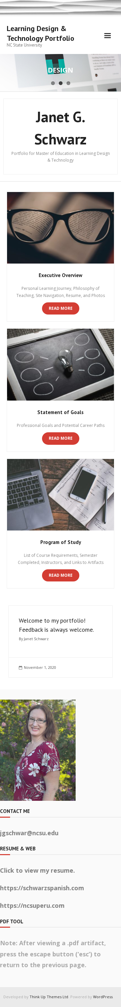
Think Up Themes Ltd (49, 996)
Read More (61, 308)
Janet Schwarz (36, 638)
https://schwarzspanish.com (42, 888)
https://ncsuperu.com (32, 905)
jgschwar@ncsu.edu (29, 833)
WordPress (103, 996)
